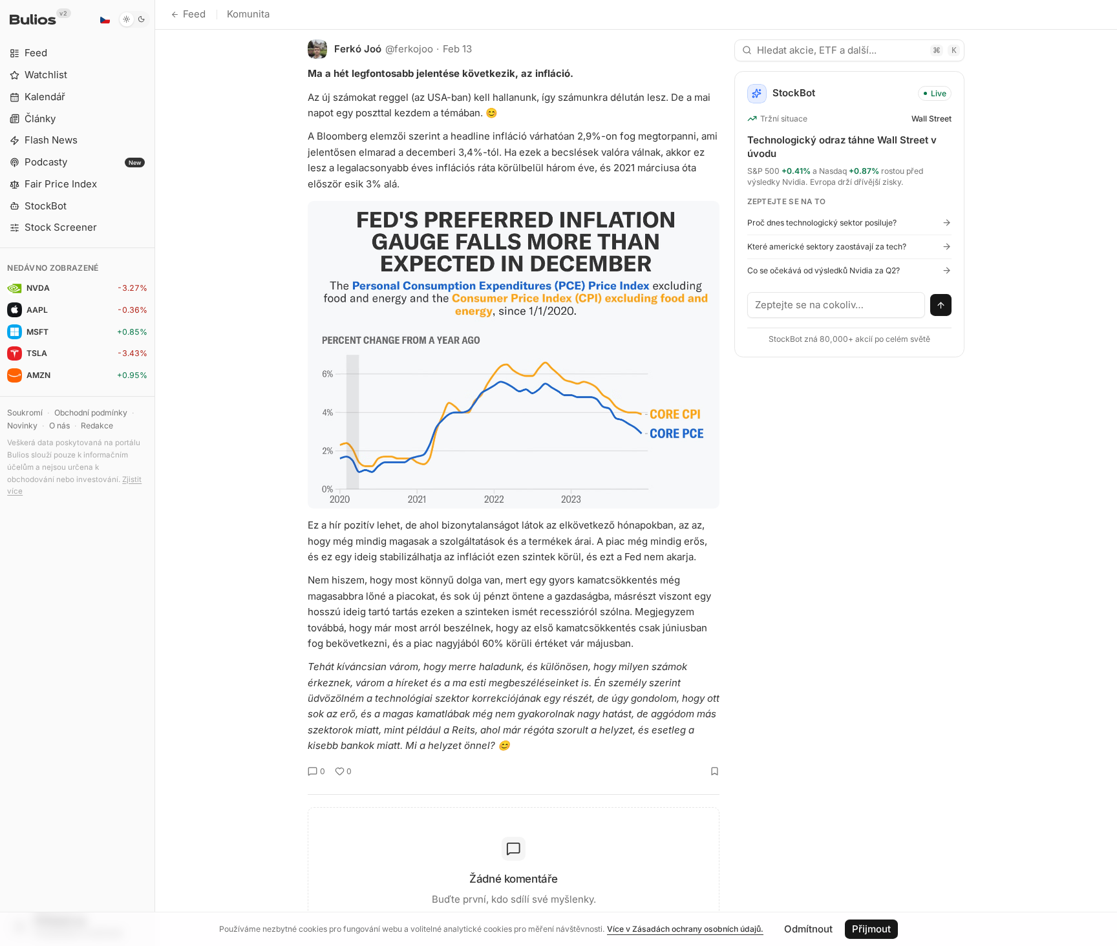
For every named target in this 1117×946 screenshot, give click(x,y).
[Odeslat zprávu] (941, 305)
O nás (59, 425)
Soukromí (25, 412)
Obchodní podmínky (90, 412)
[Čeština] (104, 19)
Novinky (22, 425)
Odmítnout (808, 929)
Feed (194, 14)
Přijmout (871, 929)
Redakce (97, 425)
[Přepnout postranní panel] (155, 473)
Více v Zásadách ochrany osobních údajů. (685, 929)
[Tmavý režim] (134, 19)
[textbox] (836, 305)
